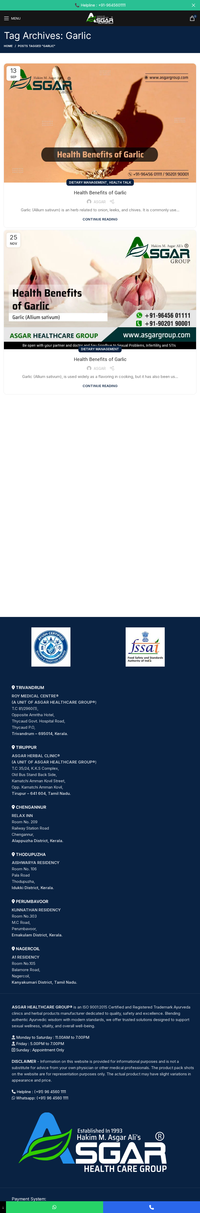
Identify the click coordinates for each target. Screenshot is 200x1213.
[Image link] (95, 1141)
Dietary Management (88, 182)
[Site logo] (100, 17)
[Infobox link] (104, 711)
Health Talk (120, 182)
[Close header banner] (193, 5)
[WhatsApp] (54, 1207)
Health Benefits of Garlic (100, 192)
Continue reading (100, 219)
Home (8, 46)
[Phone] (151, 1207)
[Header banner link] (92, 5)
